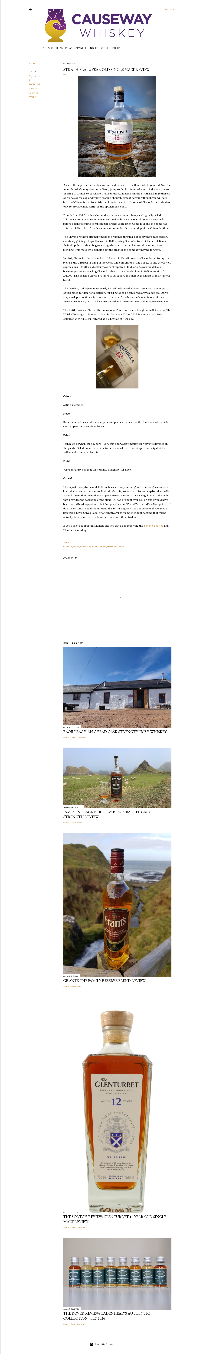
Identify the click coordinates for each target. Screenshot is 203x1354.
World (106, 48)
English (93, 48)
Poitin (116, 48)
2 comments (76, 822)
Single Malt (34, 84)
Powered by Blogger (104, 1344)
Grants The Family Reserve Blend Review (104, 980)
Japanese (80, 48)
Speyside (33, 88)
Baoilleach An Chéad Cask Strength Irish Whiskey (115, 731)
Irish (43, 48)
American (66, 48)
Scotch (53, 48)
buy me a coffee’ (154, 525)
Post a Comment (79, 737)
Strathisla (33, 92)
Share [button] (31, 63)
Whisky (32, 96)
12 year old (34, 76)
